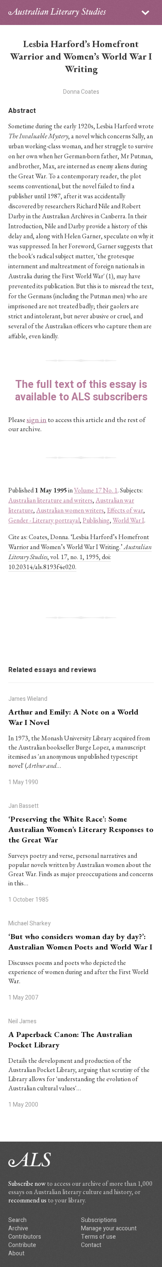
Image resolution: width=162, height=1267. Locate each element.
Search (17, 1220)
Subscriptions (99, 1220)
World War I (128, 520)
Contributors (24, 1236)
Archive (18, 1228)
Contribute (22, 1245)
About (16, 1253)
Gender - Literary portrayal (44, 520)
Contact (91, 1245)
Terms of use (98, 1236)
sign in (37, 419)
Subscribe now (27, 1183)
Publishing (96, 520)
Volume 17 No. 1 (96, 490)
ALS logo (57, 12)
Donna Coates (81, 91)
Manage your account (109, 1228)
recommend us (27, 1200)
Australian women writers (70, 510)
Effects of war (125, 510)
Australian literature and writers (50, 500)
